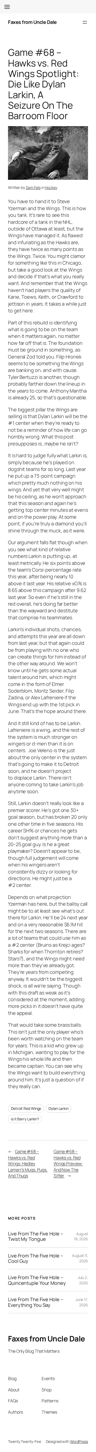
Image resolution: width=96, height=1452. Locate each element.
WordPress (79, 1441)
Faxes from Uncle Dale (32, 22)
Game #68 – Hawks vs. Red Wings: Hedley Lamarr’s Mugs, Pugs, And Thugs (27, 1164)
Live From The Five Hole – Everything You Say (35, 1302)
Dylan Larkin (59, 1108)
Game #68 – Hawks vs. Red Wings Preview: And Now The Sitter (68, 1164)
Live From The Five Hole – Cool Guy (35, 1258)
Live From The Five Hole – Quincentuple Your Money (37, 1280)
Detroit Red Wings (26, 1108)
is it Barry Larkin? (25, 1118)
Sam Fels (33, 187)
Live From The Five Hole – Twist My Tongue (35, 1236)
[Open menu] (85, 22)
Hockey (51, 187)
